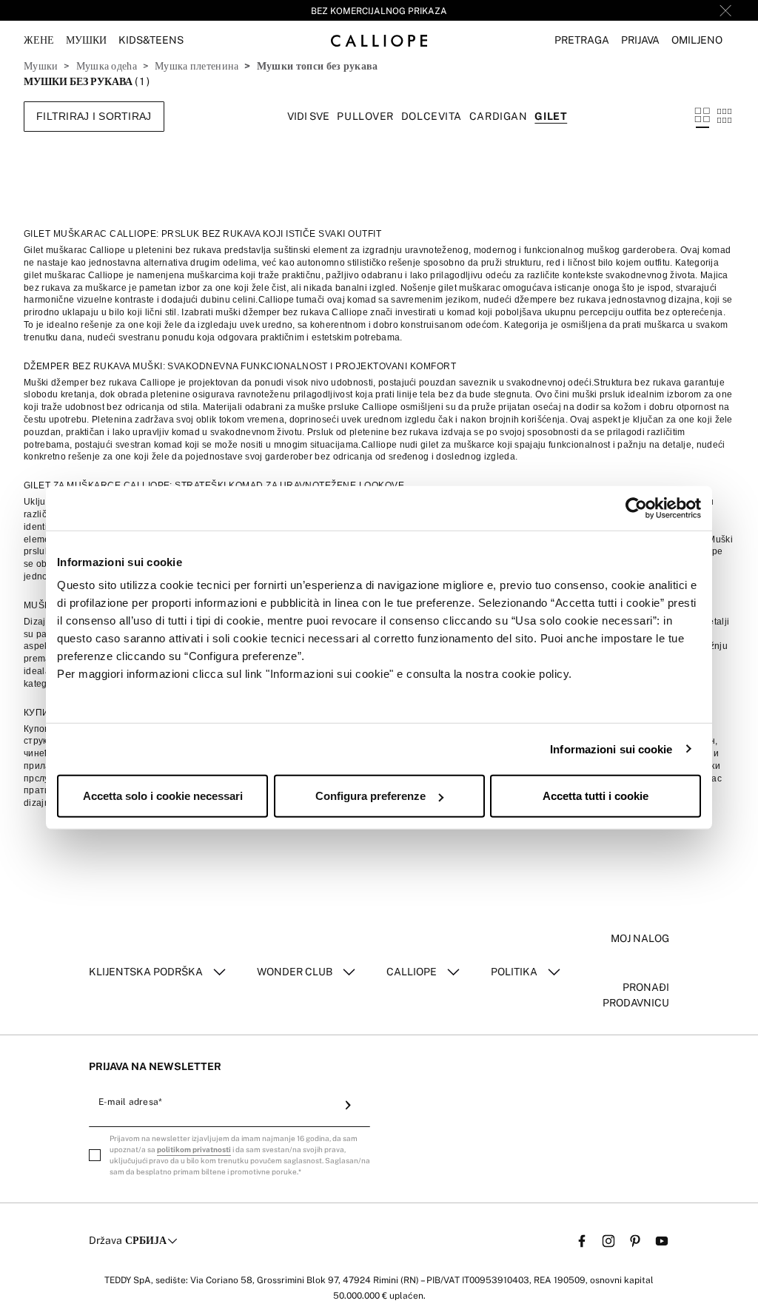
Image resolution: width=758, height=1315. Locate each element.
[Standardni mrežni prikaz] (702, 116)
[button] (581, 40)
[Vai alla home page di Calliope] (379, 40)
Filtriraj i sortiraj (94, 116)
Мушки (41, 66)
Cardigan (498, 116)
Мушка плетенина (196, 66)
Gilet (550, 116)
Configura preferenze (370, 796)
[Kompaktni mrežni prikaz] (724, 116)
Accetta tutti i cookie (595, 796)
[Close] (725, 10)
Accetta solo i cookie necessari (163, 796)
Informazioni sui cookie (611, 748)
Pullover (365, 116)
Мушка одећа (106, 66)
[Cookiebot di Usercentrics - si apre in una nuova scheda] (636, 508)
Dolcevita (431, 116)
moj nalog (640, 938)
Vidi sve (308, 116)
